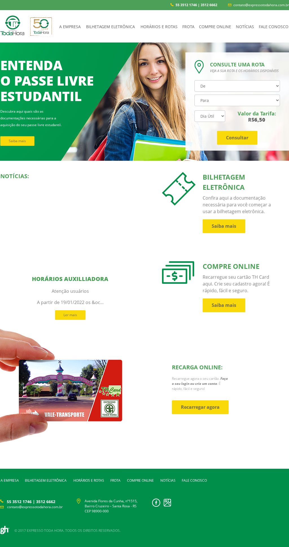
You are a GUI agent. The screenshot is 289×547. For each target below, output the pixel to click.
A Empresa (70, 26)
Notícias (245, 26)
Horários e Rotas (159, 26)
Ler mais (70, 314)
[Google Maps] (167, 505)
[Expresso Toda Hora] (12, 32)
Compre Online (215, 26)
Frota (188, 26)
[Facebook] (156, 505)
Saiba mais (17, 141)
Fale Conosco (273, 26)
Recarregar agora (200, 407)
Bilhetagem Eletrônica (110, 26)
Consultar (237, 138)
